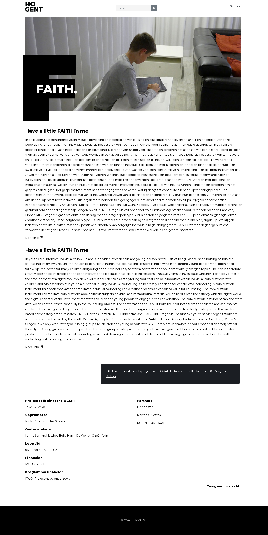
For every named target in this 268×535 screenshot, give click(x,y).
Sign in (235, 6)
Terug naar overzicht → (225, 486)
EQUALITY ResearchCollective (179, 371)
